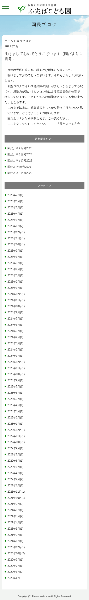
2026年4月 (13, 213)
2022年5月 (13, 467)
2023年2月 (13, 417)
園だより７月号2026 (19, 148)
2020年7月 (13, 565)
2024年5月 (13, 331)
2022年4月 (13, 473)
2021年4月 (13, 522)
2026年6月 (13, 201)
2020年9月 (13, 559)
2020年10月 (14, 553)
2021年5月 (13, 516)
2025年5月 (13, 263)
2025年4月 (13, 269)
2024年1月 (13, 355)
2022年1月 (13, 485)
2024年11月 (14, 300)
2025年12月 (14, 232)
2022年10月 (14, 442)
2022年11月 (14, 436)
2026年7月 (13, 195)
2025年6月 (13, 256)
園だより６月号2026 (19, 154)
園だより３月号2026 (19, 173)
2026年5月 (13, 207)
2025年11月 (14, 238)
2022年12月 (14, 430)
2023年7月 (13, 386)
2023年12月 (14, 362)
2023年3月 (13, 411)
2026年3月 (13, 220)
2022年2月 (13, 479)
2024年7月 (13, 318)
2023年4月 (13, 405)
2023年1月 (13, 423)
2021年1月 (13, 541)
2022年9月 (13, 448)
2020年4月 (13, 578)
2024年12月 (14, 294)
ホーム (9, 41)
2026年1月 (13, 226)
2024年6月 (13, 324)
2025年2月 (13, 281)
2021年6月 (13, 510)
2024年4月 (13, 337)
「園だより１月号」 (70, 123)
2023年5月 (13, 399)
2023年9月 (13, 380)
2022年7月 (13, 454)
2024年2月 (13, 349)
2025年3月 (13, 275)
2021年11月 (14, 491)
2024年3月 (13, 343)
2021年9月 (13, 504)
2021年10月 (14, 498)
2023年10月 (14, 374)
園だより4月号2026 (19, 166)
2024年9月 (13, 312)
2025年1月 (13, 287)
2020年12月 (14, 547)
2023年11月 (14, 368)
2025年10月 (14, 244)
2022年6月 (13, 460)
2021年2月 (13, 534)
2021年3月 (13, 528)
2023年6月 (13, 392)
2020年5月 (13, 571)
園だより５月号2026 (19, 160)
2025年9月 (13, 250)
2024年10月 (14, 306)
